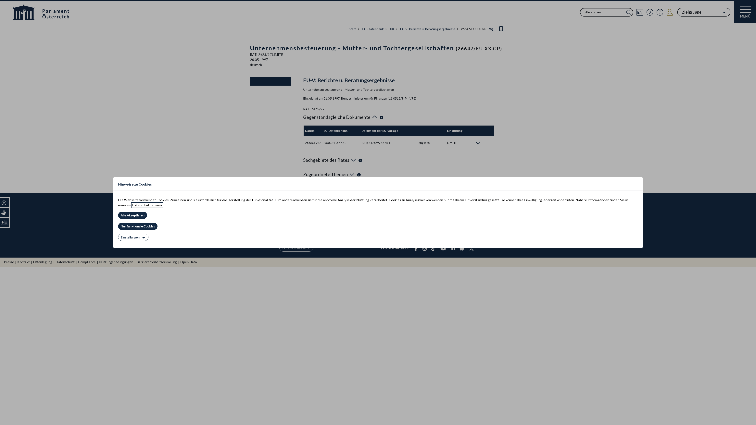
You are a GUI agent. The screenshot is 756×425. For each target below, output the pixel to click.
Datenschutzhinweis (147, 205)
